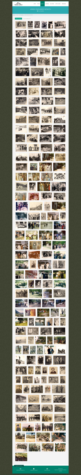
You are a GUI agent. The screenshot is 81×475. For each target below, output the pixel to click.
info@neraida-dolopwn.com (20, 470)
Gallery (42, 3)
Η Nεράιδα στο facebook (34, 470)
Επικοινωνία (64, 3)
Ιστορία (38, 3)
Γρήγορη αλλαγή (18, 18)
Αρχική (35, 3)
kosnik (49, 470)
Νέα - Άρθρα (52, 3)
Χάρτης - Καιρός (57, 3)
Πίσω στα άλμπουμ (26, 18)
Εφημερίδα (47, 3)
